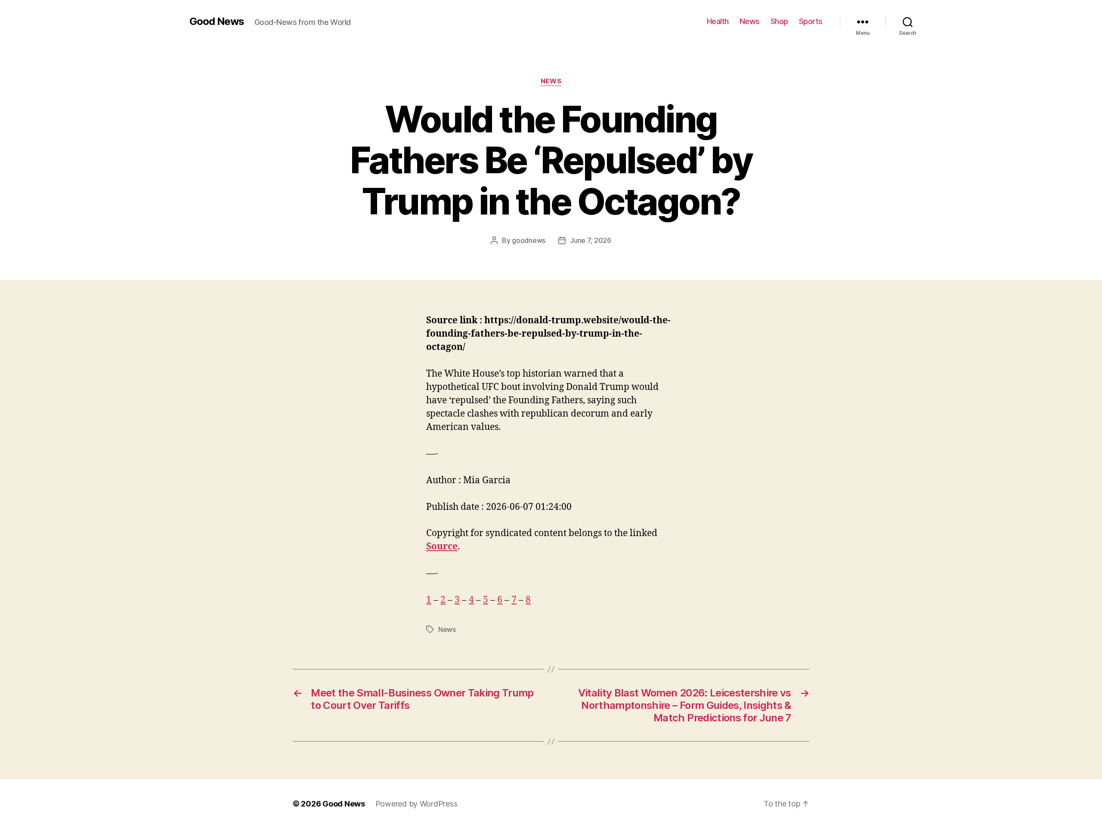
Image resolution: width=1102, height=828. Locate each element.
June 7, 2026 (590, 240)
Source (442, 546)
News (750, 21)
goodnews (528, 240)
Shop (779, 21)
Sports (811, 21)
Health (718, 21)
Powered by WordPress (416, 803)
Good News (216, 21)
